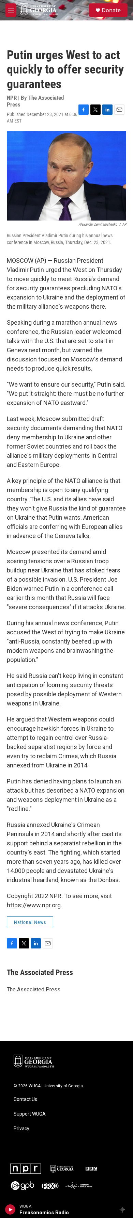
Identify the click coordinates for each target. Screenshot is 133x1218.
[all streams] (124, 1209)
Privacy (21, 1128)
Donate (111, 10)
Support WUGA (30, 1114)
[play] (10, 1209)
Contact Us (25, 1099)
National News (30, 922)
